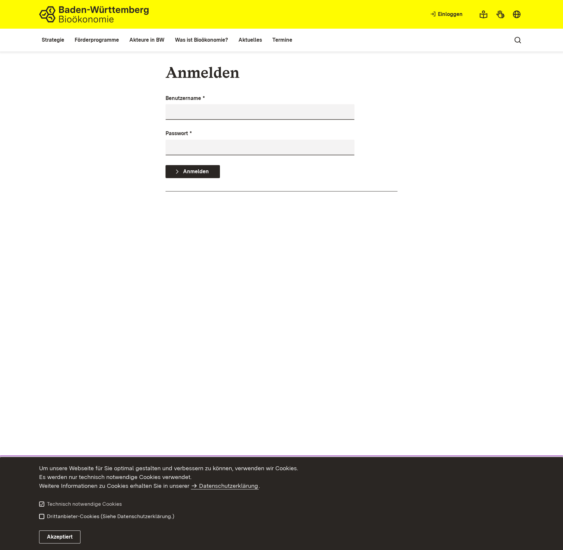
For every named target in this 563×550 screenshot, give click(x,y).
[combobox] (517, 14)
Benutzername (185, 98)
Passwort (179, 133)
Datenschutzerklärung (228, 485)
